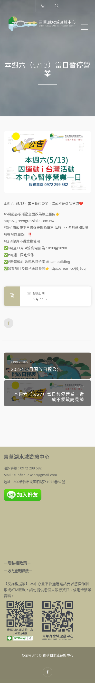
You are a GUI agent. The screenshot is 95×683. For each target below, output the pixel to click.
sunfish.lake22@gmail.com (35, 475)
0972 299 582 (31, 468)
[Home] (42, 27)
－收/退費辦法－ (18, 570)
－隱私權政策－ (17, 563)
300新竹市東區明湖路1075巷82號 (39, 481)
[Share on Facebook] (8, 323)
